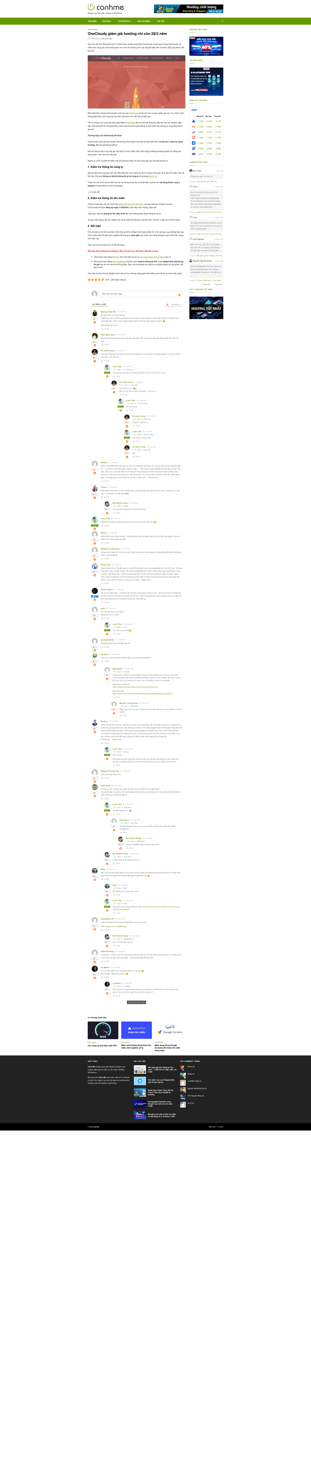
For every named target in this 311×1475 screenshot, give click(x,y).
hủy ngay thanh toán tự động (152, 257)
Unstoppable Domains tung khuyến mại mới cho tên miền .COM (160, 1103)
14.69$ (209, 153)
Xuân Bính (127, 807)
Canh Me (130, 122)
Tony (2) (190, 1103)
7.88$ (200, 137)
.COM (194, 110)
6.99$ (200, 126)
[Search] (222, 21)
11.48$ (218, 126)
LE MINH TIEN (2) (194, 1081)
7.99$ (200, 143)
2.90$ (200, 121)
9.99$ (218, 148)
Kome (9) (191, 1066)
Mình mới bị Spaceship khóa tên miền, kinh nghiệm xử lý (136, 1046)
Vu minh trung (129, 369)
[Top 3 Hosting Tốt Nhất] (206, 308)
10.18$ (209, 121)
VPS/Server (124, 21)
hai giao (126, 671)
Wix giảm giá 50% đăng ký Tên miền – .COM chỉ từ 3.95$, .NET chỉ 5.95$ (223, 255)
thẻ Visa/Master (119, 261)
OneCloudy (134, 113)
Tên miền (92, 21)
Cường (126, 752)
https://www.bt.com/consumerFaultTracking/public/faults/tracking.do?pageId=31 (143, 693)
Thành (126, 506)
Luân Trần (134, 385)
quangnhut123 (129, 939)
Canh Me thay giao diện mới (206, 181)
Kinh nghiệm (143, 21)
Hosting (106, 21)
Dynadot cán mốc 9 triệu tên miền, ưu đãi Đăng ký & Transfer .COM (162, 1115)
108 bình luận (107, 38)
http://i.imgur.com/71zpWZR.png (113, 926)
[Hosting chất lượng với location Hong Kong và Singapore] (188, 8)
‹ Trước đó (205, 284)
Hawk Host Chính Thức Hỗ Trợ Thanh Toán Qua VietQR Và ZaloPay (221, 212)
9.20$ (200, 153)
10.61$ (218, 132)
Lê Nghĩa (127, 986)
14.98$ (209, 126)
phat (125, 627)
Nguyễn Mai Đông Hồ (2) (197, 1088)
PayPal (116, 257)
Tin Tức (161, 21)
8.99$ (200, 148)
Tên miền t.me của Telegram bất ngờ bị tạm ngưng (161, 1081)
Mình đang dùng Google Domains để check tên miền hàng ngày (167, 1048)
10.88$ (209, 148)
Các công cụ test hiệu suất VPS (102, 1045)
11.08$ (209, 137)
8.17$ (218, 121)
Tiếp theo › (218, 284)
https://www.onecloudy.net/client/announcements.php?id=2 (135, 687)
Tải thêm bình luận (136, 1002)
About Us (153, 176)
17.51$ (209, 132)
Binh (125, 888)
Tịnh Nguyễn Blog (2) (195, 1095)
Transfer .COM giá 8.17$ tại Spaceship (210, 280)
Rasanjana (134, 706)
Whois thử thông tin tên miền (131, 204)
